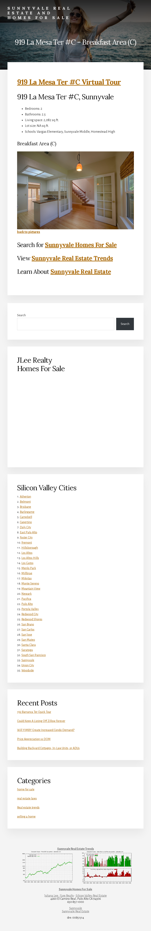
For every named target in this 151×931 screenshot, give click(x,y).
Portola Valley (30, 609)
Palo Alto (27, 604)
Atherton (25, 496)
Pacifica (26, 598)
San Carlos (27, 629)
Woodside (27, 670)
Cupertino (26, 522)
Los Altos (26, 552)
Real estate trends (28, 807)
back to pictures (28, 232)
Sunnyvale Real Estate (81, 271)
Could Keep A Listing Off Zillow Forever (41, 721)
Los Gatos (27, 563)
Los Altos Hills (30, 558)
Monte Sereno (30, 583)
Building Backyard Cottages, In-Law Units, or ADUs (48, 748)
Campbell (26, 517)
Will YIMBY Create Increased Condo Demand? (46, 730)
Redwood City (29, 614)
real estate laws (27, 798)
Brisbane (25, 506)
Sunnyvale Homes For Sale (81, 245)
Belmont (25, 501)
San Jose (26, 634)
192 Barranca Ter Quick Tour (34, 711)
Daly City (25, 527)
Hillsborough (29, 547)
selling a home (26, 816)
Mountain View (30, 588)
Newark (26, 593)
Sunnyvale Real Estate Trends (72, 258)
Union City (27, 665)
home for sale (25, 789)
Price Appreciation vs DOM (34, 739)
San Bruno (27, 624)
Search (21, 315)
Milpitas (26, 578)
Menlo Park (28, 568)
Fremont (26, 542)
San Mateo (28, 639)
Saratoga (27, 650)
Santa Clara (28, 644)
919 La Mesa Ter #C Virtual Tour (69, 82)
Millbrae (26, 573)
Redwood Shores (31, 619)
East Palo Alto (28, 532)
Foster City (26, 537)
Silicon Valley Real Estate (91, 895)
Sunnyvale (27, 660)
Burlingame (27, 511)
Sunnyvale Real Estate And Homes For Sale (39, 13)
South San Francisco (33, 655)
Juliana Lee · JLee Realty (59, 895)
